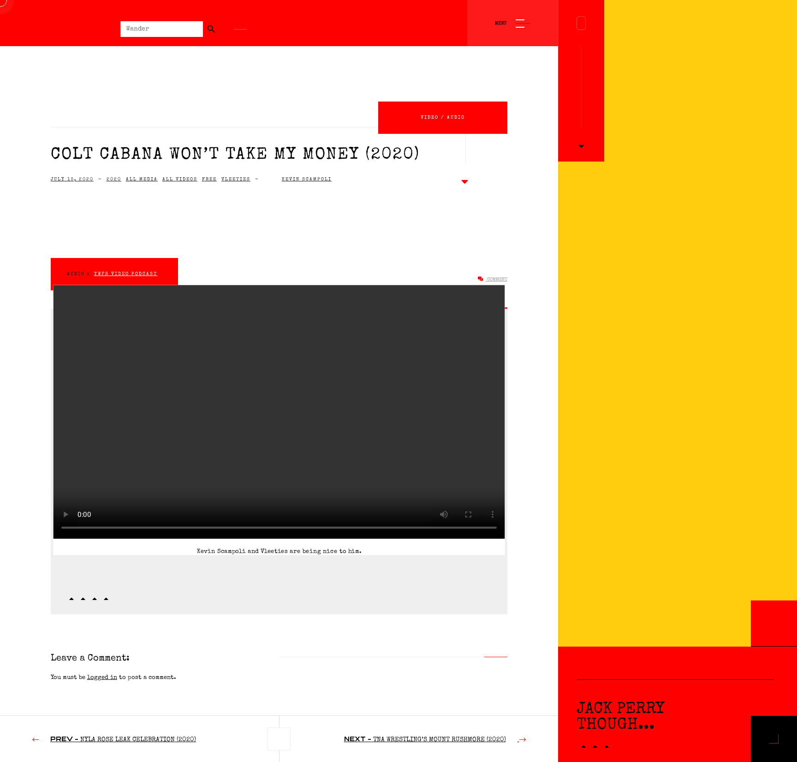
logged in (102, 678)
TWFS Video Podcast (125, 274)
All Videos (179, 179)
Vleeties (235, 179)
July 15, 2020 (72, 179)
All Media (142, 179)
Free (209, 179)
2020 (114, 179)
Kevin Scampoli (307, 179)
